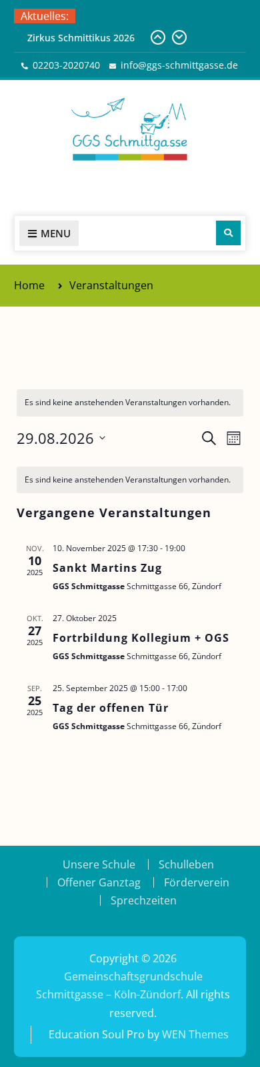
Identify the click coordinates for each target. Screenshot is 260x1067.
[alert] (130, 480)
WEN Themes (195, 1034)
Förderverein (196, 882)
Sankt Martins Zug (107, 567)
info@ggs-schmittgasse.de (179, 65)
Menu (56, 233)
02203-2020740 (66, 65)
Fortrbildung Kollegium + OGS (141, 637)
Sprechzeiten (144, 900)
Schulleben (186, 864)
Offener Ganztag (99, 882)
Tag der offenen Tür (111, 707)
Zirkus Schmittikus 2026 (81, 37)
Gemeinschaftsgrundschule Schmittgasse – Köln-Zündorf (130, 186)
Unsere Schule (99, 864)
